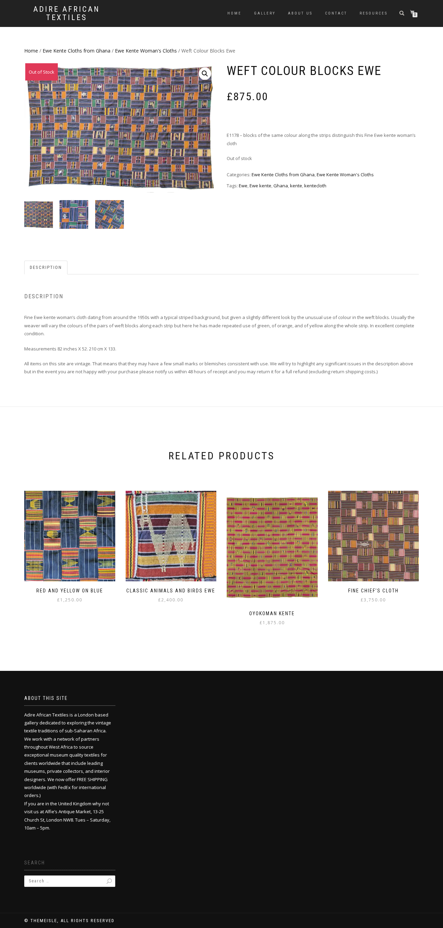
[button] (205, 73)
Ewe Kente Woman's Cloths (146, 50)
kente (296, 185)
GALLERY (264, 13)
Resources (374, 13)
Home (234, 13)
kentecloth (315, 185)
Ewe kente (260, 185)
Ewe (243, 185)
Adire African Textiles (66, 13)
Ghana (280, 185)
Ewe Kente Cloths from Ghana (76, 50)
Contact (336, 13)
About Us (300, 13)
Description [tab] (46, 267)
